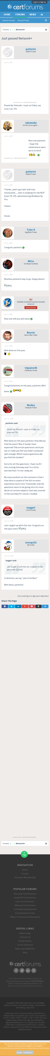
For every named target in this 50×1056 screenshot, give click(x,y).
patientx (31, 49)
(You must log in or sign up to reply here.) (33, 596)
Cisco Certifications (25, 901)
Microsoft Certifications (25, 893)
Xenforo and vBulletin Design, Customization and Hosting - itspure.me (29, 1006)
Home (7, 14)
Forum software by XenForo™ (18, 979)
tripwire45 (31, 367)
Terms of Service (25, 944)
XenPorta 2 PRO (13, 984)
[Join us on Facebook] (16, 970)
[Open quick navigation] (46, 30)
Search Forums (8, 20)
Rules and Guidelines (25, 948)
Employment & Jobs (25, 913)
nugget (31, 507)
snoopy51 (31, 542)
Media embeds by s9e (34, 979)
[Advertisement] (25, 82)
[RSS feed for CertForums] (34, 970)
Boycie (31, 332)
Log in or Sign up (39, 2)
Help (25, 952)
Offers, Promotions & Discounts (25, 916)
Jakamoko (31, 122)
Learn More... (28, 1053)
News (33, 14)
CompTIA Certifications (25, 897)
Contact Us (25, 937)
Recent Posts (23, 20)
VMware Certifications (25, 905)
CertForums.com (37, 986)
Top (24, 855)
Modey (31, 405)
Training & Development (25, 909)
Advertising (25, 933)
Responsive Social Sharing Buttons (19, 986)
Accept (19, 1053)
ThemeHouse (37, 981)
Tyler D (31, 229)
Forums (20, 14)
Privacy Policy (25, 941)
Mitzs (31, 261)
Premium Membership (25, 877)
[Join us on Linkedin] (28, 970)
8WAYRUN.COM (37, 984)
